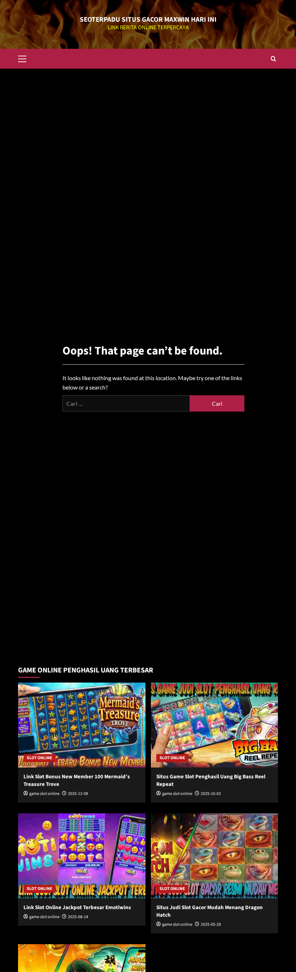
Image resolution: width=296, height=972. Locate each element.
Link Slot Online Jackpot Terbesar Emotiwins (77, 907)
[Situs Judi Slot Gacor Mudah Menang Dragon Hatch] (214, 855)
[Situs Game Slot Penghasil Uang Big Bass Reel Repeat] (214, 725)
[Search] (273, 58)
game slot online (44, 794)
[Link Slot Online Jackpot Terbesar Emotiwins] (81, 855)
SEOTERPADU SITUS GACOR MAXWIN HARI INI (148, 20)
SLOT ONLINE (39, 758)
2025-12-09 (78, 794)
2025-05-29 (211, 924)
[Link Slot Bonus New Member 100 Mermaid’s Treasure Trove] (81, 725)
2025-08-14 (78, 917)
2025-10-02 (211, 794)
